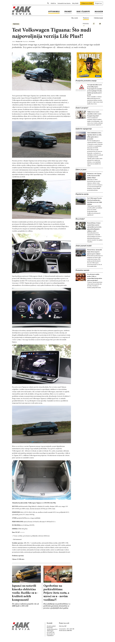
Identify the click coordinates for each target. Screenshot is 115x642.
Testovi (16, 24)
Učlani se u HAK (87, 3)
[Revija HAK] (21, 10)
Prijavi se (98, 3)
